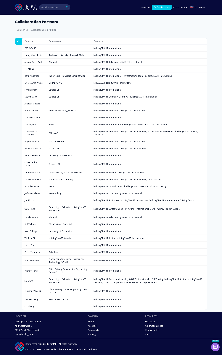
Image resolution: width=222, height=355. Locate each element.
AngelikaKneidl (31, 141)
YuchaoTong (30, 270)
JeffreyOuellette (32, 193)
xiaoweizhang (31, 299)
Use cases (145, 7)
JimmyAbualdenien (33, 55)
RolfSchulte (30, 224)
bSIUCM (28, 280)
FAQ (147, 334)
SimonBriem (30, 89)
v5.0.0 (28, 349)
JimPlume (29, 200)
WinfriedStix (30, 238)
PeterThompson (32, 252)
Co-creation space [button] (154, 325)
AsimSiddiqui (30, 231)
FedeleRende (31, 217)
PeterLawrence (32, 155)
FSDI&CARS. (30, 48)
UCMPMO (29, 208)
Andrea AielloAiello (33, 62)
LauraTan (29, 245)
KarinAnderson (31, 75)
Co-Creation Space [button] (162, 7)
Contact (37, 349)
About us (92, 325)
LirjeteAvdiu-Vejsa (33, 82)
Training (92, 334)
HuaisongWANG (32, 290)
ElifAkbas (29, 68)
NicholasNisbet (32, 186)
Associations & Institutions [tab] (44, 29)
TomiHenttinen (32, 117)
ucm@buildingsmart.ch (26, 334)
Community (179, 7)
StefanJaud (30, 124)
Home (91, 321)
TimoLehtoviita (32, 172)
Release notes (152, 330)
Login (202, 7)
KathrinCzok (30, 96)
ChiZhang (29, 306)
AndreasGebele (32, 103)
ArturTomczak (31, 260)
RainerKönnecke (32, 148)
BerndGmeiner (31, 110)
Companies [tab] (22, 29)
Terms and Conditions (86, 349)
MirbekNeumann (32, 179)
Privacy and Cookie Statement (58, 349)
